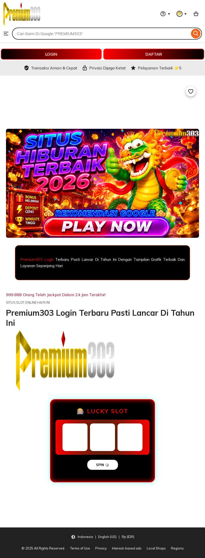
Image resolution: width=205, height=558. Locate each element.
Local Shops (156, 548)
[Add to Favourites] (191, 91)
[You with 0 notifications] (182, 14)
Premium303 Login (37, 259)
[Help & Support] (165, 14)
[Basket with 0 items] (196, 14)
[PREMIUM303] (21, 25)
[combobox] (101, 34)
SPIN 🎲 (102, 465)
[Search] (196, 34)
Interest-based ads (127, 548)
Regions (177, 548)
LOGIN (51, 54)
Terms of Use (80, 548)
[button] (102, 536)
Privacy (101, 548)
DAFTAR (154, 54)
